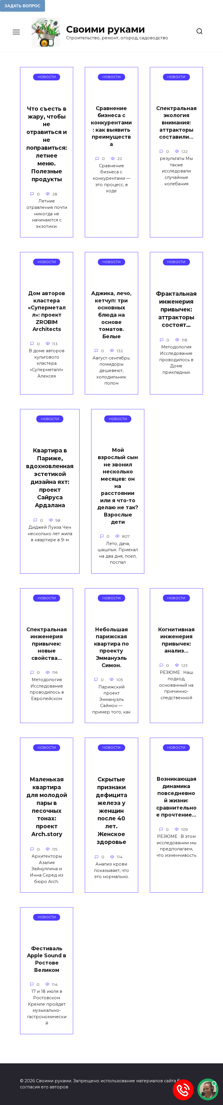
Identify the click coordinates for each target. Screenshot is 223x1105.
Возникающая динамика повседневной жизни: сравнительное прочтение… (176, 797)
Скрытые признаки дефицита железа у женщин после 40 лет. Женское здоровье (111, 810)
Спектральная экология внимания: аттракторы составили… (176, 122)
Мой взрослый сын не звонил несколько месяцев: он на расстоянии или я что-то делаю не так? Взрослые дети (117, 486)
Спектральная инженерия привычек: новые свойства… (46, 643)
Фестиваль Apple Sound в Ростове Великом (46, 959)
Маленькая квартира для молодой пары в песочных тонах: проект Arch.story (46, 807)
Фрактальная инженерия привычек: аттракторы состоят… (176, 309)
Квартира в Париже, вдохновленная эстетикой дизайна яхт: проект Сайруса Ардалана (49, 478)
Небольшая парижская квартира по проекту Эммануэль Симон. (111, 647)
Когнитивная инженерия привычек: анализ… (176, 640)
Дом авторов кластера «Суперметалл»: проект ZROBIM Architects (47, 311)
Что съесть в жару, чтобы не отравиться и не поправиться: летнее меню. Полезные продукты (46, 144)
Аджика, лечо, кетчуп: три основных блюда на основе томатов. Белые (111, 314)
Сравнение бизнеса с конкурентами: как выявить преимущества (111, 126)
